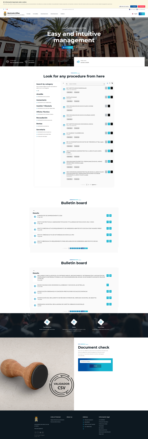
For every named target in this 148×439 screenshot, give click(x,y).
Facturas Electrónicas (55, 422)
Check (95, 366)
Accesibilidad (102, 420)
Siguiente (94, 184)
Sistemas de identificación (105, 432)
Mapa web (101, 434)
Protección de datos (103, 422)
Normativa (101, 428)
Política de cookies (103, 424)
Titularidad (101, 426)
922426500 (31, 62)
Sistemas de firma (103, 430)
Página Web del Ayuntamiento (57, 420)
